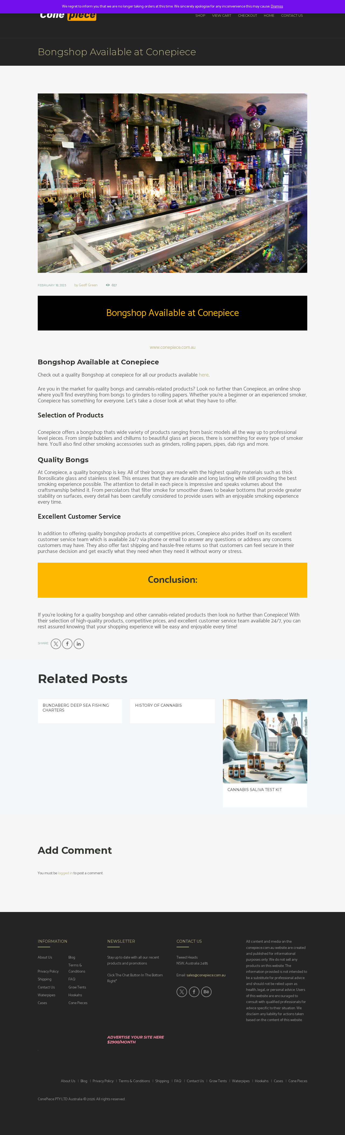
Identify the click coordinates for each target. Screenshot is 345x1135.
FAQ (71, 979)
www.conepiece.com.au (172, 347)
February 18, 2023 (52, 285)
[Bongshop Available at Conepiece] (172, 183)
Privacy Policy (48, 972)
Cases (42, 1003)
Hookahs (75, 995)
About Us (45, 958)
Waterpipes (46, 995)
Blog (71, 958)
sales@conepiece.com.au (206, 975)
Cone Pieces (77, 1003)
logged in (65, 873)
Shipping (44, 979)
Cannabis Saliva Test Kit (254, 789)
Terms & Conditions (76, 968)
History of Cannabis (158, 705)
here (204, 375)
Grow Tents (77, 987)
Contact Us (46, 987)
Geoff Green (88, 285)
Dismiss (277, 7)
